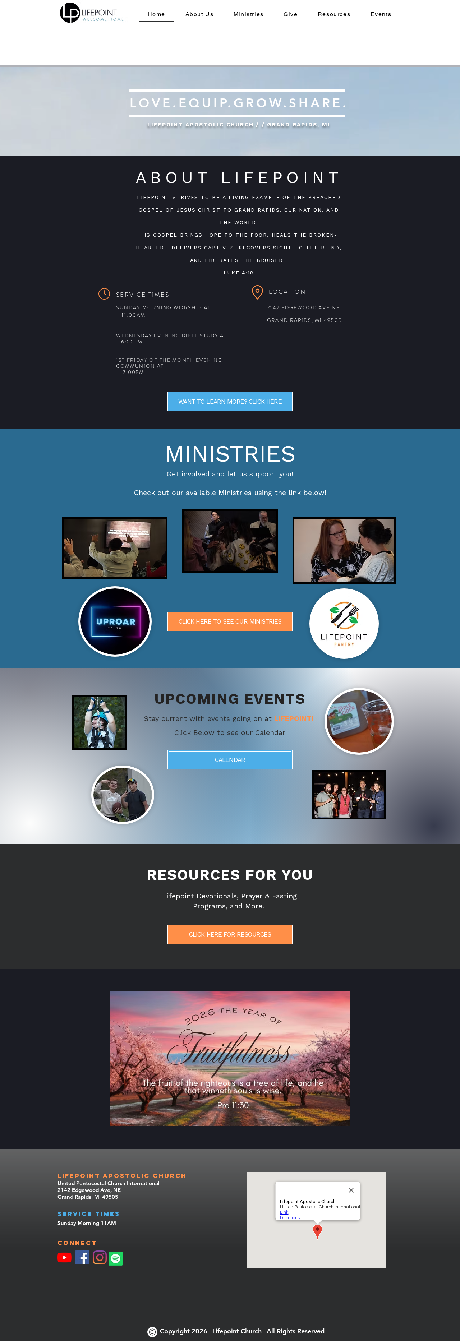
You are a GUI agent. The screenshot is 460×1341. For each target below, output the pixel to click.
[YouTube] (65, 1257)
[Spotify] (116, 1259)
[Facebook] (82, 1257)
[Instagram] (100, 1257)
